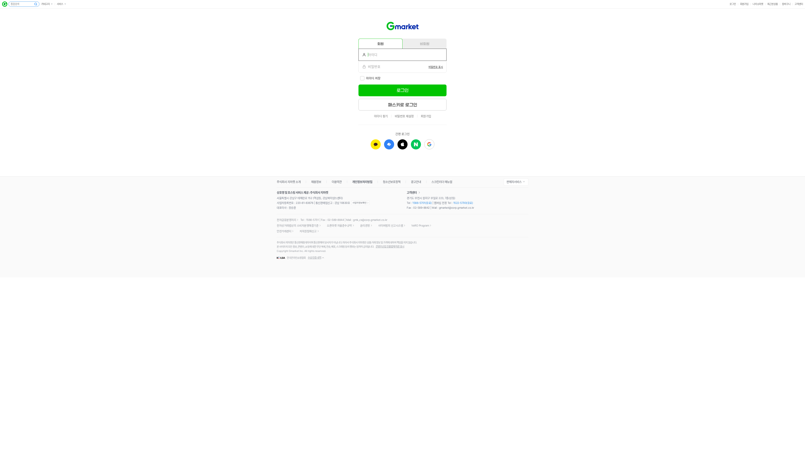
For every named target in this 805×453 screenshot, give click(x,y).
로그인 (733, 4)
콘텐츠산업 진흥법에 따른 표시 (390, 246)
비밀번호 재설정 (404, 116)
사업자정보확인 (360, 203)
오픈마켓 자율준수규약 (339, 225)
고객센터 (799, 4)
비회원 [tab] (424, 44)
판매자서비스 (514, 182)
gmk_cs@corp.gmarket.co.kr (370, 219)
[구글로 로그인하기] (429, 144)
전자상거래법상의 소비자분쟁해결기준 (297, 225)
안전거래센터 (284, 231)
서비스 (60, 4)
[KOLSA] (281, 258)
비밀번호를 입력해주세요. (362, 67)
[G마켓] (4, 4)
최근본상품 (772, 4)
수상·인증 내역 (314, 257)
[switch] (435, 67)
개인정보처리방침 (362, 182)
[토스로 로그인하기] (389, 144)
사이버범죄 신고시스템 (390, 225)
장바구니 (786, 4)
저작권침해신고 (308, 231)
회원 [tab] (380, 44)
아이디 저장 (373, 78)
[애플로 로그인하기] (402, 144)
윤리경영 (365, 225)
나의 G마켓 (758, 4)
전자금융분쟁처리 (286, 219)
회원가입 (744, 4)
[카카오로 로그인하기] (376, 144)
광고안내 (416, 182)
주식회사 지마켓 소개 (289, 182)
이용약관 (337, 182)
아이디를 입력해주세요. (362, 55)
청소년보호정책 (391, 182)
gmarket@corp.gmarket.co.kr (456, 207)
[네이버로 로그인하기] (416, 144)
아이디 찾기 (381, 116)
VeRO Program (420, 225)
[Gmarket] (403, 26)
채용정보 (316, 182)
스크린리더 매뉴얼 (441, 182)
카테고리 (45, 4)
